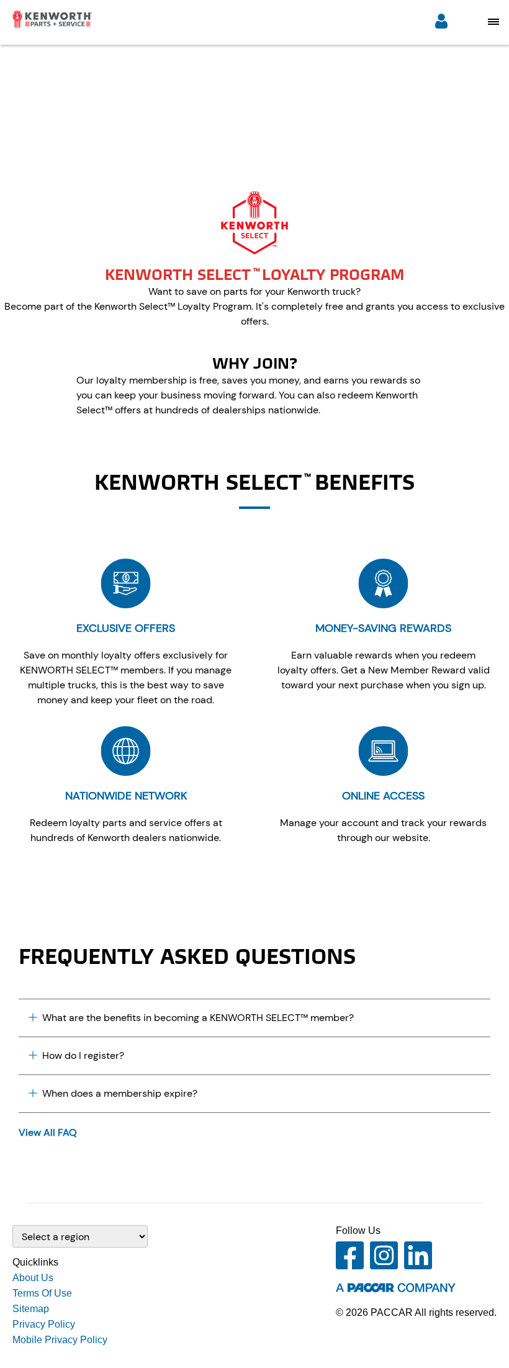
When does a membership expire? (119, 1093)
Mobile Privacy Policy (59, 1339)
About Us (32, 1277)
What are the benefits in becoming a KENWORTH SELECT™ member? (198, 1017)
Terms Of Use (42, 1293)
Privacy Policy (43, 1324)
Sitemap (30, 1308)
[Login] (441, 23)
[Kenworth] (46, 25)
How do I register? (83, 1055)
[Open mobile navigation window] (493, 21)
